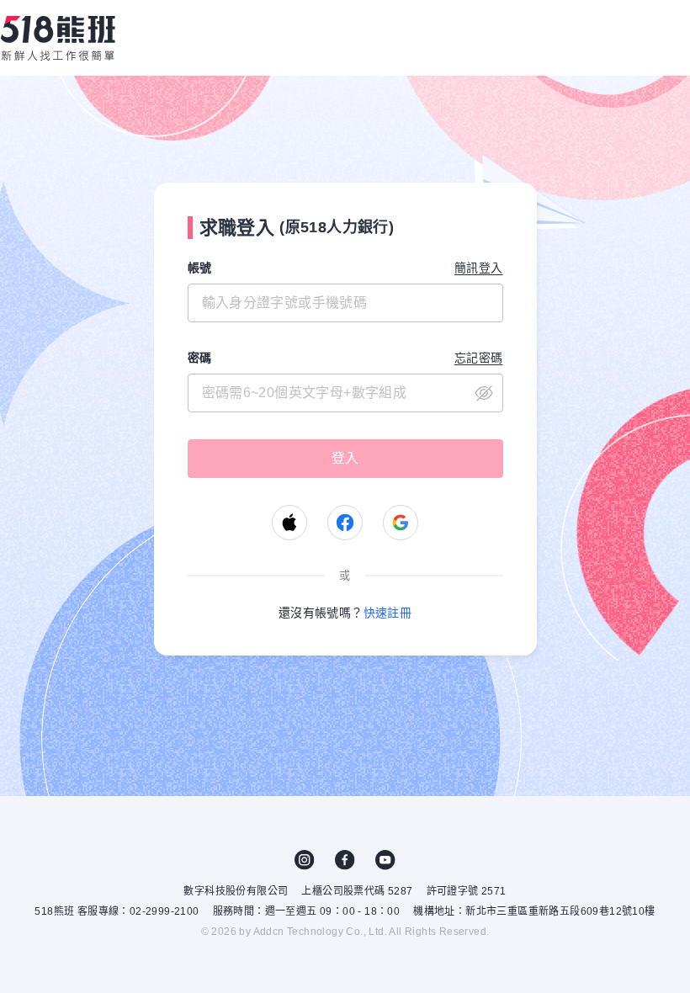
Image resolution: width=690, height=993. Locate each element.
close (484, 393)
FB (345, 860)
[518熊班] (58, 38)
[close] (345, 393)
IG (305, 860)
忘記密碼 (478, 357)
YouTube (385, 860)
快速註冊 (388, 612)
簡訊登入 (478, 267)
